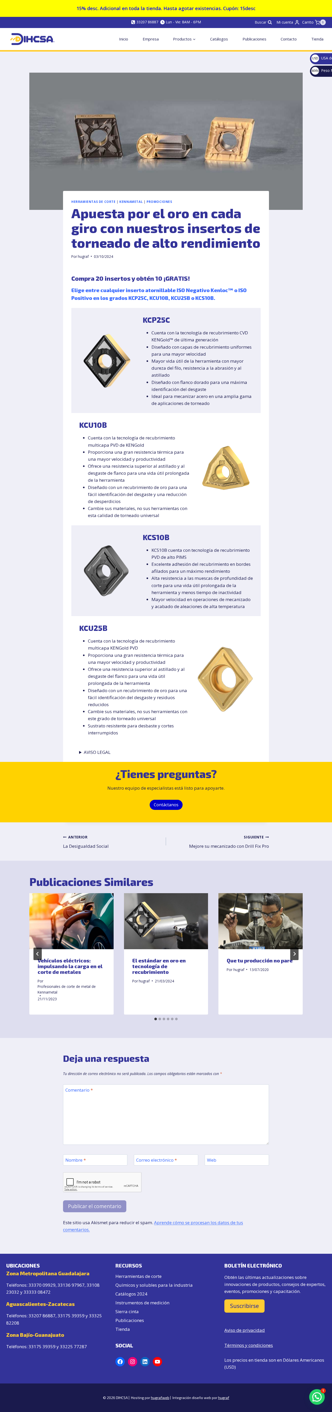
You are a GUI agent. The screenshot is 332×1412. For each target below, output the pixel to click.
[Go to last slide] (37, 954)
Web (211, 1160)
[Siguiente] (294, 954)
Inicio (123, 39)
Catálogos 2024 (131, 1294)
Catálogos (219, 39)
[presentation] (71, 921)
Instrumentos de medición (142, 1303)
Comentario (79, 1090)
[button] (317, 1397)
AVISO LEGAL (97, 752)
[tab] (155, 1019)
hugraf (83, 256)
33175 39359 (71, 1316)
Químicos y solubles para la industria (154, 1285)
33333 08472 (37, 1292)
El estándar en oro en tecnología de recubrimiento (159, 966)
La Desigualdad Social (86, 842)
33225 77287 (73, 1346)
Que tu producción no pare (260, 960)
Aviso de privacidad (244, 1330)
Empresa (151, 39)
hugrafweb (160, 1397)
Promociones (159, 201)
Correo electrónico (156, 1160)
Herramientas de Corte (93, 201)
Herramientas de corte (138, 1276)
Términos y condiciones (248, 1345)
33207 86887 (42, 1316)
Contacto (289, 39)
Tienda (317, 39)
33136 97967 (71, 1285)
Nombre (75, 1160)
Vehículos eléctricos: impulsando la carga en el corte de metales (70, 966)
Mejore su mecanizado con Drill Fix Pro (229, 842)
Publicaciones (254, 39)
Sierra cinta (127, 1311)
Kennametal (131, 201)
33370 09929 (42, 1285)
